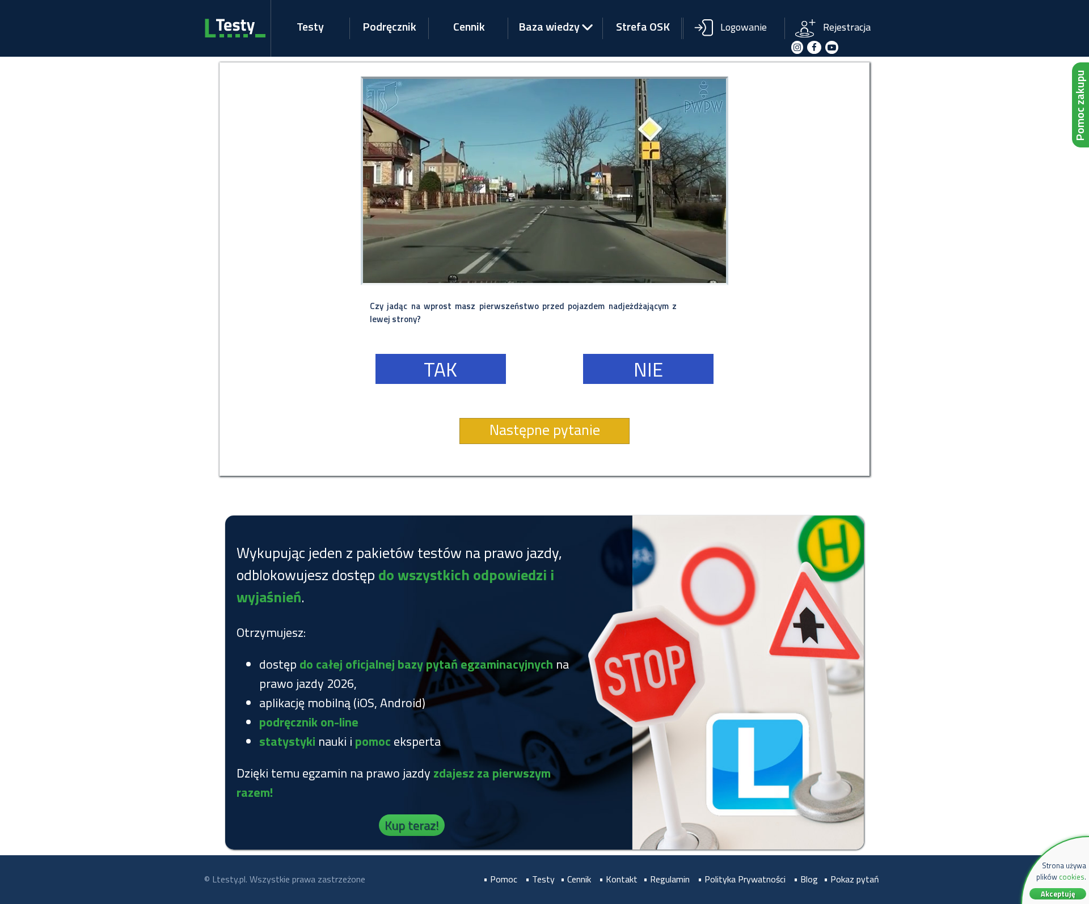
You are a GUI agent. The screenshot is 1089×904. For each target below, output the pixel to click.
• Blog (805, 879)
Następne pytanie (544, 430)
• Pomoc (500, 879)
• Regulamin (666, 879)
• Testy (540, 879)
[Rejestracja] (835, 18)
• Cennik (575, 879)
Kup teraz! (412, 825)
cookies (1071, 876)
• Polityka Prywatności (742, 879)
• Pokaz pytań (851, 879)
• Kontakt (618, 879)
